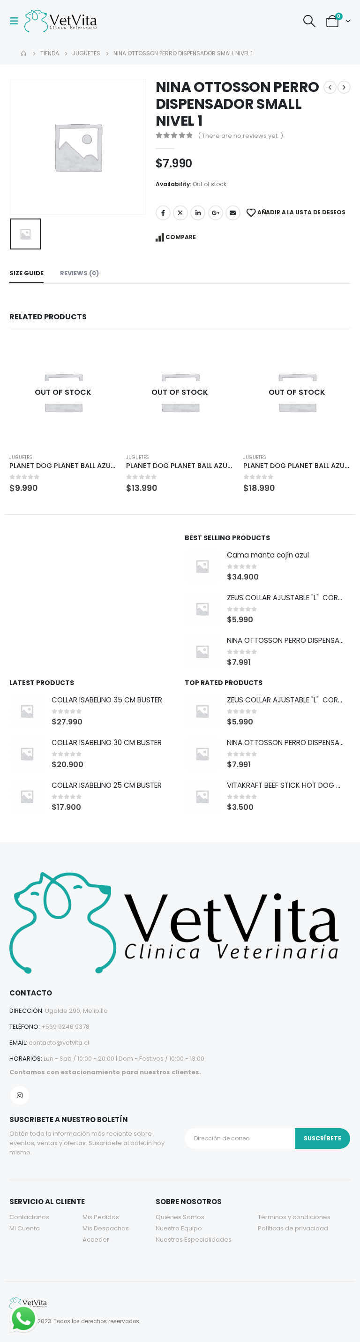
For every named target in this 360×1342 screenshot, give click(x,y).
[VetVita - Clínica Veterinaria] (61, 21)
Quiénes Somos (180, 1217)
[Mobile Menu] (16, 21)
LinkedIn (197, 212)
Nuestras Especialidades (194, 1239)
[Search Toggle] (309, 21)
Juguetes (20, 457)
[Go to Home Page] (24, 53)
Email (232, 212)
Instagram (19, 1095)
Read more (101, 354)
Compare (180, 237)
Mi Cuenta (24, 1228)
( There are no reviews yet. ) (240, 135)
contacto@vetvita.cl (59, 1042)
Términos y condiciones (294, 1217)
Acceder (95, 1239)
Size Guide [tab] (26, 273)
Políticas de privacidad (293, 1228)
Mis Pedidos (100, 1217)
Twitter (180, 212)
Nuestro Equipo (179, 1228)
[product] (202, 566)
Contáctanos (29, 1217)
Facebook (163, 212)
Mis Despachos (105, 1228)
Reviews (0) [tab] (79, 273)
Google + (215, 212)
